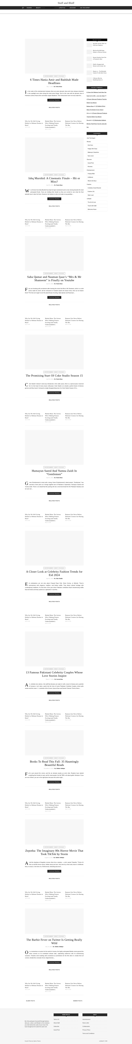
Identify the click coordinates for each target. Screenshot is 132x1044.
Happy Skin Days (92, 148)
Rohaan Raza (90, 106)
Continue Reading (54, 100)
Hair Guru (90, 145)
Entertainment (50, 7)
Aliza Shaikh (59, 578)
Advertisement (86, 1019)
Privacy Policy (86, 1030)
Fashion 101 (91, 191)
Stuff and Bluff (66, 3)
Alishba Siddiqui (60, 768)
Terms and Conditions (88, 1033)
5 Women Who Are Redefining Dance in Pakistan (98, 79)
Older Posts (30, 1000)
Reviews (90, 166)
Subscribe (56, 1026)
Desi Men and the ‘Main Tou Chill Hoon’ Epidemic (99, 44)
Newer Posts (78, 1000)
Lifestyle (62, 7)
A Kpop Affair (91, 173)
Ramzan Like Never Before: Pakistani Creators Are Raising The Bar (74, 123)
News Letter (85, 1023)
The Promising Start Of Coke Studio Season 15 (54, 375)
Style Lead (91, 195)
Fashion (29, 7)
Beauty (38, 7)
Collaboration (86, 1026)
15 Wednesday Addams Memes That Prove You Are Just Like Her (97, 124)
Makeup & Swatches (93, 152)
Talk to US (56, 1019)
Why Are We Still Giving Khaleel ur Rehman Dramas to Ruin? (34, 123)
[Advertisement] (66, 27)
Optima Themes (37, 1041)
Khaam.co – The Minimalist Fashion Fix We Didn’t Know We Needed (99, 72)
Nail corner (91, 156)
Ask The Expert (85, 7)
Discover (73, 7)
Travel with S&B (92, 205)
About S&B (57, 1023)
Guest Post (91, 163)
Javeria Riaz (59, 679)
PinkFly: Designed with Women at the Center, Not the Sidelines (99, 65)
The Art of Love (92, 202)
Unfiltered (90, 177)
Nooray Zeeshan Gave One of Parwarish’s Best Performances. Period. (99, 58)
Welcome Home (92, 209)
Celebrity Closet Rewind (94, 188)
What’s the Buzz (59, 76)
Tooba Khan (59, 86)
